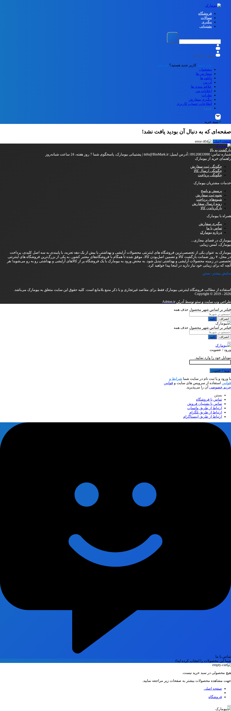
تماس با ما (214, 228)
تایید (212, 319)
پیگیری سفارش (200, 99)
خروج (207, 108)
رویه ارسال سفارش (207, 204)
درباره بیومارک (211, 232)
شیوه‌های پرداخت (209, 199)
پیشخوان (205, 69)
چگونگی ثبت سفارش (206, 166)
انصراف (224, 319)
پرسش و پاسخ (211, 191)
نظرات (207, 95)
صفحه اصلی (222, 141)
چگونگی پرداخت (210, 175)
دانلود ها (206, 78)
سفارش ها (204, 74)
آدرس (207, 82)
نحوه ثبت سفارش (209, 195)
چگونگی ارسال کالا (208, 171)
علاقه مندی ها (201, 86)
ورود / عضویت (220, 370)
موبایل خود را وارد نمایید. (213, 358)
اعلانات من (203, 91)
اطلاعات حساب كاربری (194, 104)
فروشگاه (215, 697)
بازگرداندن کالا (211, 208)
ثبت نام (162, 65)
